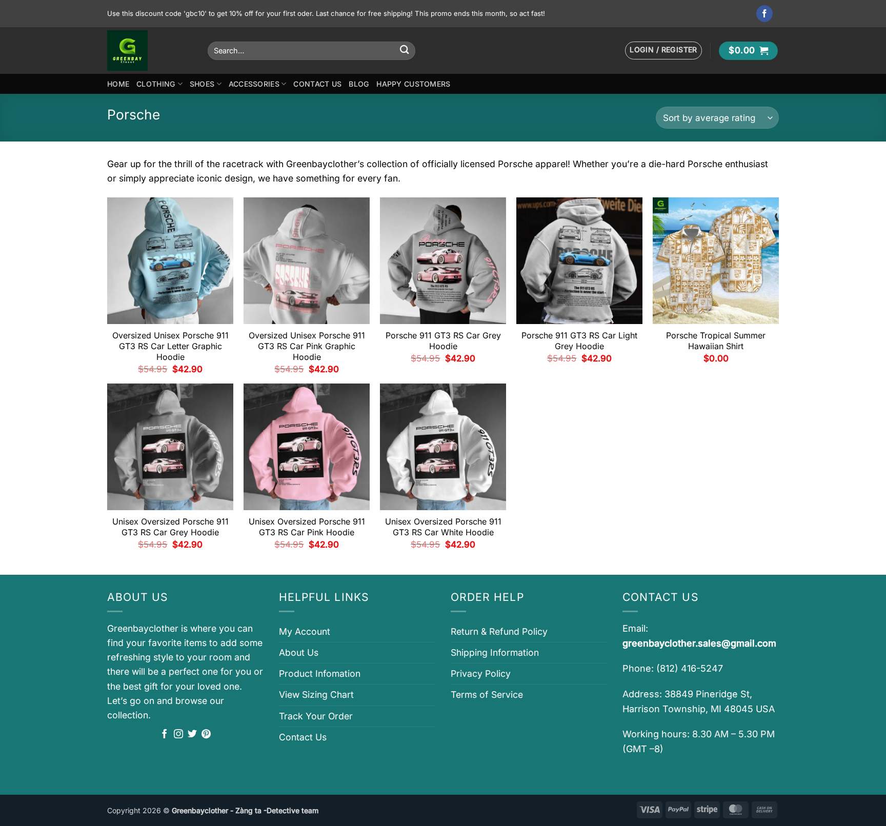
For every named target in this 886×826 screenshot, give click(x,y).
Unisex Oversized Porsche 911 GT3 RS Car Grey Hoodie (170, 526)
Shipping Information (495, 652)
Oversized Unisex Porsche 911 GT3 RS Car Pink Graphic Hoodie (307, 346)
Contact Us (317, 83)
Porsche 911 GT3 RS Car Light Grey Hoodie (579, 340)
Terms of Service (487, 694)
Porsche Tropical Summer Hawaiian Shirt (716, 340)
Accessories (254, 83)
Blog (359, 83)
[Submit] (404, 50)
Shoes (202, 83)
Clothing (155, 83)
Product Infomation (319, 673)
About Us (298, 652)
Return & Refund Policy (499, 631)
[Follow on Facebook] (764, 13)
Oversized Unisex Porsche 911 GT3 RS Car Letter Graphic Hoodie (170, 346)
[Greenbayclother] (149, 50)
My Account (304, 631)
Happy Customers (413, 83)
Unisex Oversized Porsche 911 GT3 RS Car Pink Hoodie (307, 526)
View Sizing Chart (316, 694)
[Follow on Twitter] (192, 735)
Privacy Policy (481, 673)
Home (118, 83)
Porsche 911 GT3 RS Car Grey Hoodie (443, 340)
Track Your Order (316, 716)
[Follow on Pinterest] (206, 735)
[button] (663, 50)
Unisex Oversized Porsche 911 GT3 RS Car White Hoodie (443, 526)
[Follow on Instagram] (178, 735)
